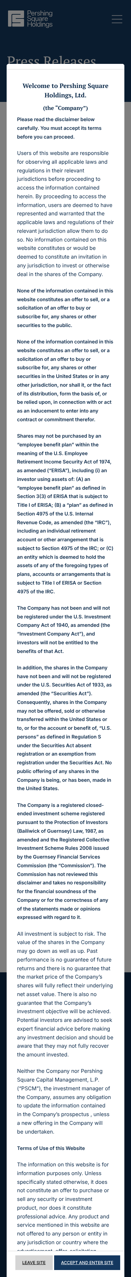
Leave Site (34, 1262)
